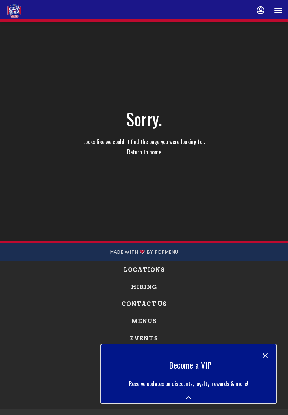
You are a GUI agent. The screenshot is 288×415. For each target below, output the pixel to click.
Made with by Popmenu (91, 252)
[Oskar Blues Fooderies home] (37, 10)
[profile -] (260, 10)
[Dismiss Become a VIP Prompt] (265, 355)
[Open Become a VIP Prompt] (188, 398)
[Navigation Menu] (278, 11)
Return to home (144, 152)
